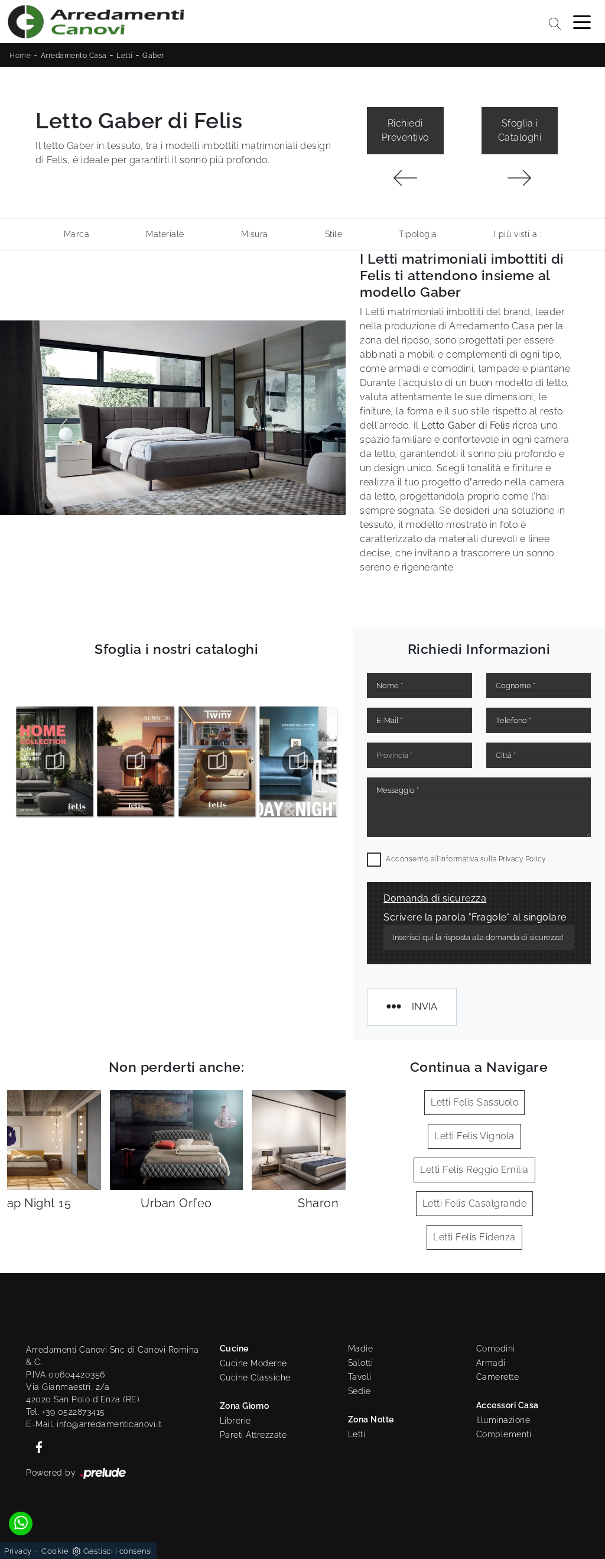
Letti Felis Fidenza (474, 1237)
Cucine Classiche (255, 1377)
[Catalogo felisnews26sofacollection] (54, 761)
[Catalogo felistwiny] (136, 761)
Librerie (235, 1420)
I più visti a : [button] (518, 234)
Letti (124, 55)
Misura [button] (254, 234)
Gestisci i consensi (117, 1551)
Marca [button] (77, 234)
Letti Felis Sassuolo (474, 1102)
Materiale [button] (165, 234)
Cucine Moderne (253, 1363)
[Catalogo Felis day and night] (217, 761)
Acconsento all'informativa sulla (466, 859)
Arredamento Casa (74, 55)
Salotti (360, 1362)
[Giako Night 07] (520, 178)
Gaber (153, 55)
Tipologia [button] (418, 234)
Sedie (359, 1391)
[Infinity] (405, 178)
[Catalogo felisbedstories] (298, 761)
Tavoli (360, 1377)
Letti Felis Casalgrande (474, 1203)
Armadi (491, 1362)
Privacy (18, 1551)
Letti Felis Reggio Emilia (474, 1169)
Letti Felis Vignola (474, 1136)
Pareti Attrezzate (253, 1435)
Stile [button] (334, 234)
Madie (360, 1348)
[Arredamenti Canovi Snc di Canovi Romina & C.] (95, 21)
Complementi (504, 1434)
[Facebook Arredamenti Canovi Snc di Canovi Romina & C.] (35, 1446)
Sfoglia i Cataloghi (520, 130)
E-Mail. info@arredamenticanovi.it (94, 1424)
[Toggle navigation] (582, 21)
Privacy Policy (522, 859)
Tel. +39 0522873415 (65, 1412)
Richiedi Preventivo (405, 130)
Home (20, 55)
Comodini (495, 1348)
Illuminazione (503, 1420)
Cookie (55, 1551)
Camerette (497, 1377)
